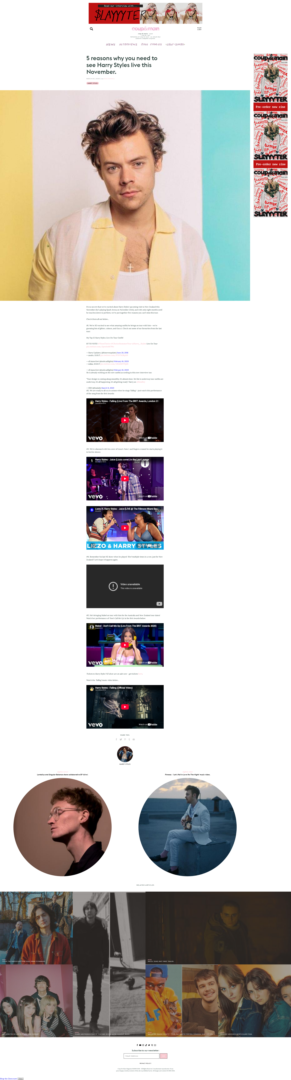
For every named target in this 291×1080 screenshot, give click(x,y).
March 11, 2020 (108, 388)
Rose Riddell (109, 79)
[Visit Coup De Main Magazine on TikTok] (146, 1045)
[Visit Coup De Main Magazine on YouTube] (140, 1045)
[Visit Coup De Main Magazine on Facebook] (137, 1045)
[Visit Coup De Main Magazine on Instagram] (143, 1045)
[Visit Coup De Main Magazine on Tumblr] (152, 1045)
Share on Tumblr (129, 739)
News (110, 46)
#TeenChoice (104, 343)
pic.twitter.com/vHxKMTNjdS (114, 364)
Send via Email (133, 739)
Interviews (128, 43)
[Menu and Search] (91, 29)
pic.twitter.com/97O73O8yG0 (114, 355)
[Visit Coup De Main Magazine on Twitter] (149, 1045)
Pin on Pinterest (125, 739)
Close (20, 1079)
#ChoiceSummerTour (121, 343)
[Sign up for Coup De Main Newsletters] (155, 1045)
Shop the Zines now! (8, 1078)
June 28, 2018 (122, 353)
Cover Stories (151, 43)
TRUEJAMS (199, 28)
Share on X (121, 739)
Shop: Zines (175, 43)
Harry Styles (93, 83)
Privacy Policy (145, 1063)
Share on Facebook (116, 739)
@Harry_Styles (139, 343)
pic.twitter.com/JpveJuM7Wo (100, 346)
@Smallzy (141, 382)
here (140, 674)
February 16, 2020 (121, 361)
